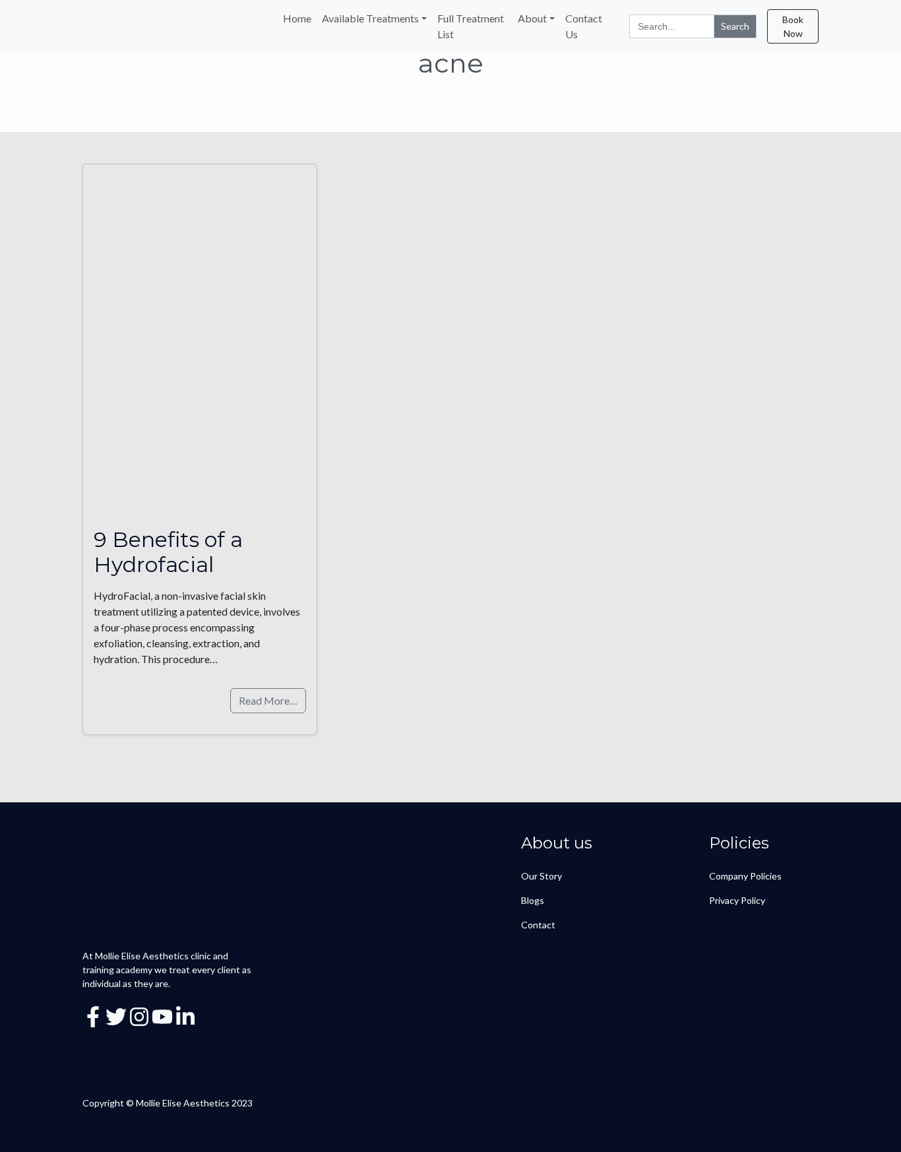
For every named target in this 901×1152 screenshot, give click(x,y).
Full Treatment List (470, 26)
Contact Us (583, 26)
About (532, 18)
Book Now (792, 26)
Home (297, 18)
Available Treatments (370, 18)
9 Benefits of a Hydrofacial (168, 552)
